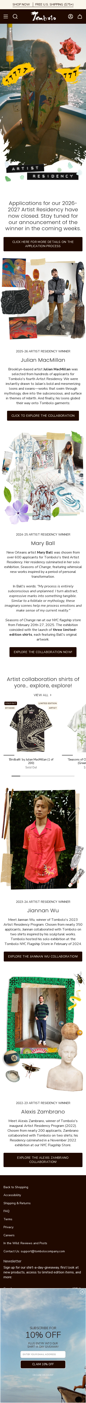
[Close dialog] (82, 1291)
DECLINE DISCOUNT (43, 1374)
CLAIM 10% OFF (43, 1364)
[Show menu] (5, 16)
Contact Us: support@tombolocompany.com (34, 1251)
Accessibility (12, 1195)
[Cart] (79, 16)
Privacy (8, 1227)
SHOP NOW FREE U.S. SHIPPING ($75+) (43, 4)
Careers (9, 1235)
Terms (8, 1219)
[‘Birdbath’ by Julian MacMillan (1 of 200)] (31, 728)
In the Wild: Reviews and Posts (25, 1243)
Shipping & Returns (17, 1203)
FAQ (6, 1211)
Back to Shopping (16, 1187)
